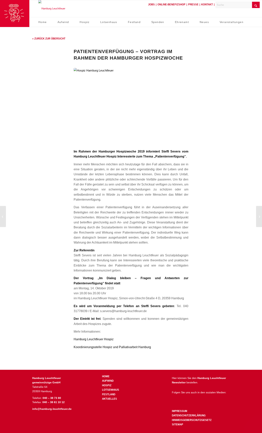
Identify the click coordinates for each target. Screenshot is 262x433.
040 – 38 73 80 (52, 397)
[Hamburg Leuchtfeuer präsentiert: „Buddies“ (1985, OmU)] (3, 216)
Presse (193, 4)
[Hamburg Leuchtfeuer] (51, 8)
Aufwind (108, 380)
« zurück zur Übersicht (48, 38)
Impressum (179, 411)
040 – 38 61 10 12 (53, 402)
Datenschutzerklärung (189, 415)
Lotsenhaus (110, 389)
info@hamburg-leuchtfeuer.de (52, 408)
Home (106, 376)
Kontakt (207, 4)
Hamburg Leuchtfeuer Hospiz (94, 339)
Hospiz (106, 385)
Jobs (151, 4)
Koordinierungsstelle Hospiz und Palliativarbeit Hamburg (112, 347)
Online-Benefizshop (171, 4)
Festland (108, 394)
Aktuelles (109, 398)
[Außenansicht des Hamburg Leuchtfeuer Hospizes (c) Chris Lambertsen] (131, 106)
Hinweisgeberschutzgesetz (192, 420)
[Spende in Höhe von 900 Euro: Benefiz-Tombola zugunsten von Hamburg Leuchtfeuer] (259, 216)
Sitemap (177, 424)
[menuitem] (42, 22)
